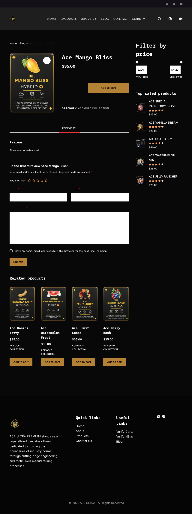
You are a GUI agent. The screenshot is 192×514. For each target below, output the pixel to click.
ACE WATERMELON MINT (162, 158)
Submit (18, 262)
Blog (105, 18)
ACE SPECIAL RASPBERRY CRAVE (162, 104)
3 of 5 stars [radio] (37, 180)
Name (15, 189)
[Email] (174, 4)
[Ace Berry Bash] (116, 304)
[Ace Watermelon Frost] (53, 304)
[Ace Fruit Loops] (85, 304)
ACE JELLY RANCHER (163, 176)
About (80, 431)
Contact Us (84, 441)
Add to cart (108, 88)
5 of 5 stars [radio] (46, 180)
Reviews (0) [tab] (69, 128)
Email (75, 189)
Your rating (18, 180)
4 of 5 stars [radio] (41, 180)
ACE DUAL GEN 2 (160, 139)
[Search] (159, 18)
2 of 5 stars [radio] (33, 180)
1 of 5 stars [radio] (29, 180)
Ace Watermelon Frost (50, 333)
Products (69, 18)
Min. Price (142, 76)
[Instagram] (167, 4)
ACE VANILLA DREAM (163, 122)
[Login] (170, 18)
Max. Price (176, 76)
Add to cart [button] (21, 362)
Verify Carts (124, 431)
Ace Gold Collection (93, 108)
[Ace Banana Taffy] (22, 304)
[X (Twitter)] (158, 416)
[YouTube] (181, 4)
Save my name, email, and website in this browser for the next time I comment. (61, 250)
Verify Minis (124, 436)
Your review (19, 208)
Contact (120, 18)
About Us (88, 18)
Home (51, 18)
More (136, 18)
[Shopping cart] (180, 18)
